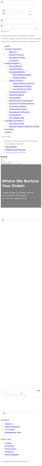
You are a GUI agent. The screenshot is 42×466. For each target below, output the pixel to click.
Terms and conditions (17, 106)
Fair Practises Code (16, 118)
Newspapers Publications (19, 112)
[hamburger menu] (31, 11)
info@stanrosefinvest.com (15, 150)
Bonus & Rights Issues (22, 75)
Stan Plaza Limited (16, 123)
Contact (8, 132)
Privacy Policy (10, 449)
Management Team (17, 57)
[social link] (1, 157)
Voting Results (15, 98)
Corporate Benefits (17, 72)
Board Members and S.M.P (24, 83)
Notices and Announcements (21, 101)
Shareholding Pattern (18, 92)
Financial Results (16, 69)
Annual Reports (15, 66)
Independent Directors (22, 86)
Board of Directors (16, 55)
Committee (13, 60)
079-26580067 (11, 147)
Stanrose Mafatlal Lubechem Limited (24, 126)
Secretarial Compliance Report (21, 103)
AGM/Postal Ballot (16, 95)
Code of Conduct (16, 80)
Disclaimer (9, 452)
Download (9, 129)
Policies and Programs (18, 109)
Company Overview (13, 49)
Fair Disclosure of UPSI (22, 89)
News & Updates (12, 455)
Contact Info (6, 137)
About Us (4, 31)
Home (7, 46)
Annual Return (15, 115)
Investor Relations (12, 63)
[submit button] (21, 163)
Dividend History (19, 78)
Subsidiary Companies (14, 121)
